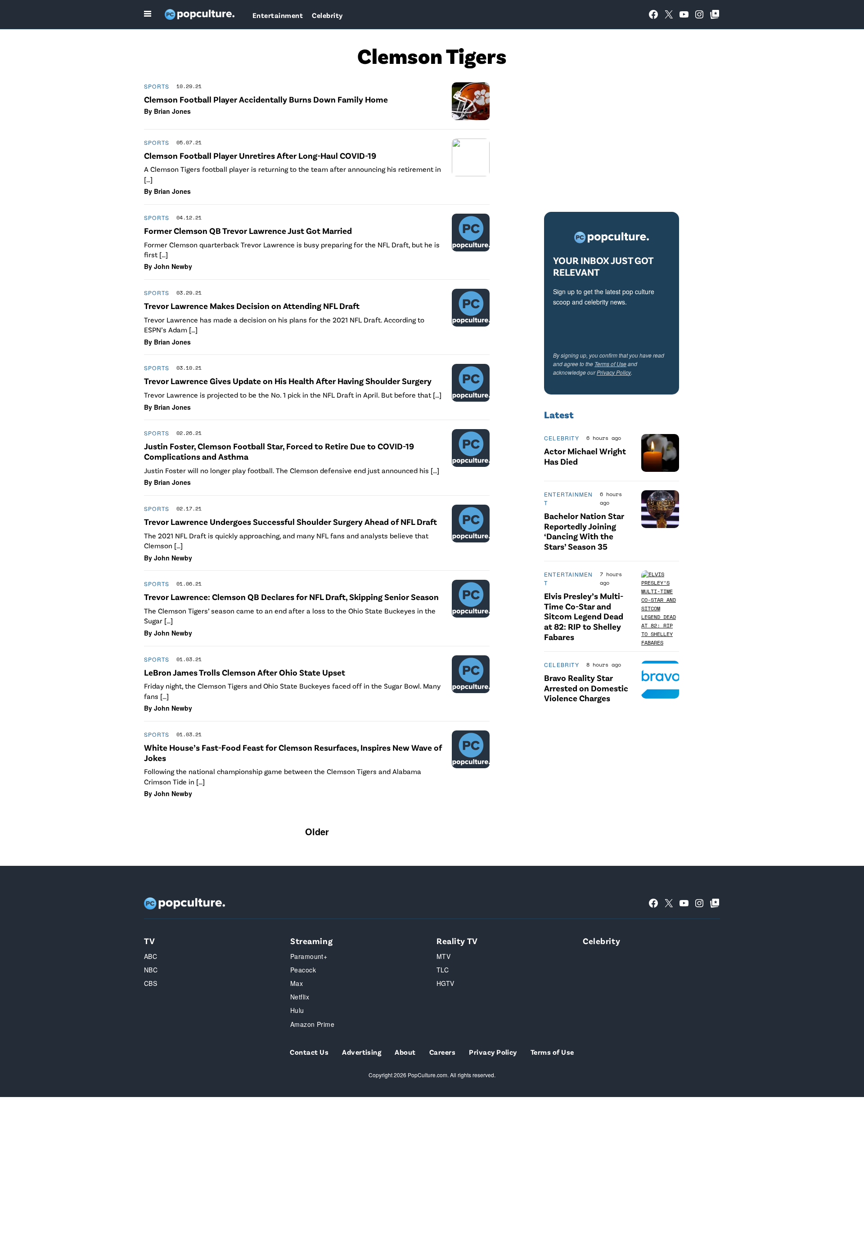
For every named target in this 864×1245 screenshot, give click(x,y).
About (405, 1052)
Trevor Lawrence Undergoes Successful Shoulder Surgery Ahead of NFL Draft (290, 521)
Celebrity (327, 15)
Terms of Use (610, 363)
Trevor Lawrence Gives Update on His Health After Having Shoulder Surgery (288, 381)
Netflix (299, 996)
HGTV (445, 983)
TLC (442, 969)
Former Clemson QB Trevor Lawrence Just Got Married (248, 230)
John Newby (173, 266)
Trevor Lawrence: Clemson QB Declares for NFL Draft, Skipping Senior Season (291, 596)
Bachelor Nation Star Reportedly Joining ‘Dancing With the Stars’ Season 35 (584, 531)
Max (296, 983)
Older (317, 831)
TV (149, 941)
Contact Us (309, 1052)
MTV (443, 956)
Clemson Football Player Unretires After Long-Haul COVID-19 (260, 155)
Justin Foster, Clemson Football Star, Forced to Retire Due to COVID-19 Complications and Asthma (279, 451)
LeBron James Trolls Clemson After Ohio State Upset (244, 672)
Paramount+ (308, 956)
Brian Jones (172, 111)
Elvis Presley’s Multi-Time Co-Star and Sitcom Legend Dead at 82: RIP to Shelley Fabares (583, 616)
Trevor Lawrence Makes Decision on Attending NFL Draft (252, 305)
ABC (150, 956)
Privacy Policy (614, 372)
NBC (151, 969)
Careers (442, 1052)
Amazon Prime (312, 1024)
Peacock (303, 969)
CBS (150, 983)
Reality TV (457, 941)
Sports (156, 86)
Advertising (361, 1052)
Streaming (311, 941)
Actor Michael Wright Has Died (585, 456)
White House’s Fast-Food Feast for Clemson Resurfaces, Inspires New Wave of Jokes (293, 752)
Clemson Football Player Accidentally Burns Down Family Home (266, 99)
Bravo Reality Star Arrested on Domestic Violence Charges (586, 687)
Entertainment (277, 15)
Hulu (297, 1010)
